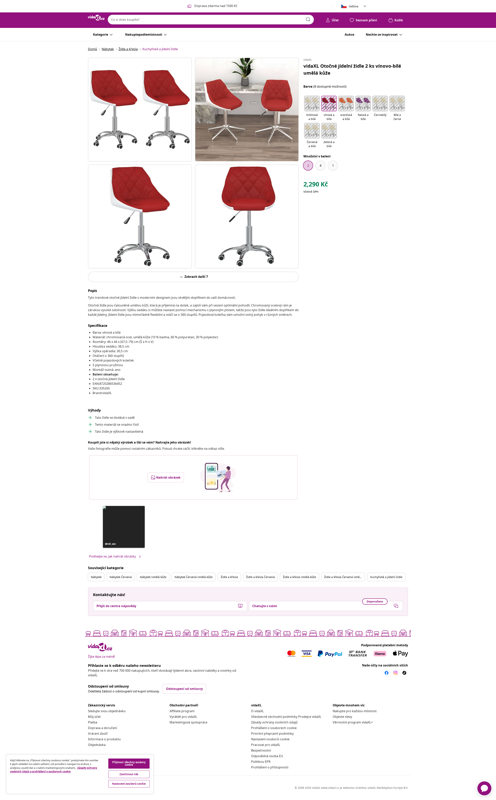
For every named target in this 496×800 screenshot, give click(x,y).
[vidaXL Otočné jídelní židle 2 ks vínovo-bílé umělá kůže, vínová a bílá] (139, 109)
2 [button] (308, 165)
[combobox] (211, 19)
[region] (79, 774)
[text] (315, 185)
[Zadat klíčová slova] (308, 19)
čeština (353, 6)
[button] (124, 527)
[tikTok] (404, 673)
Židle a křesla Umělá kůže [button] (299, 577)
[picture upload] (217, 477)
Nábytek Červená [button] (121, 577)
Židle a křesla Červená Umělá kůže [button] (344, 577)
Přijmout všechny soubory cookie (129, 763)
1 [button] (333, 165)
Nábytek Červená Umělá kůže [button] (194, 577)
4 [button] (320, 165)
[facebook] (386, 673)
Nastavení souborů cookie (270, 739)
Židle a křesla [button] (229, 577)
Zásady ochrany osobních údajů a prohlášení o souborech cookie (53, 769)
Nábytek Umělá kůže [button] (153, 577)
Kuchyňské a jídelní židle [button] (386, 577)
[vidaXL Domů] (96, 18)
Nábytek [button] (96, 577)
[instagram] (395, 673)
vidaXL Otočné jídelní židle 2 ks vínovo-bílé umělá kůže (352, 69)
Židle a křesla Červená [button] (260, 577)
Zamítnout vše (129, 774)
